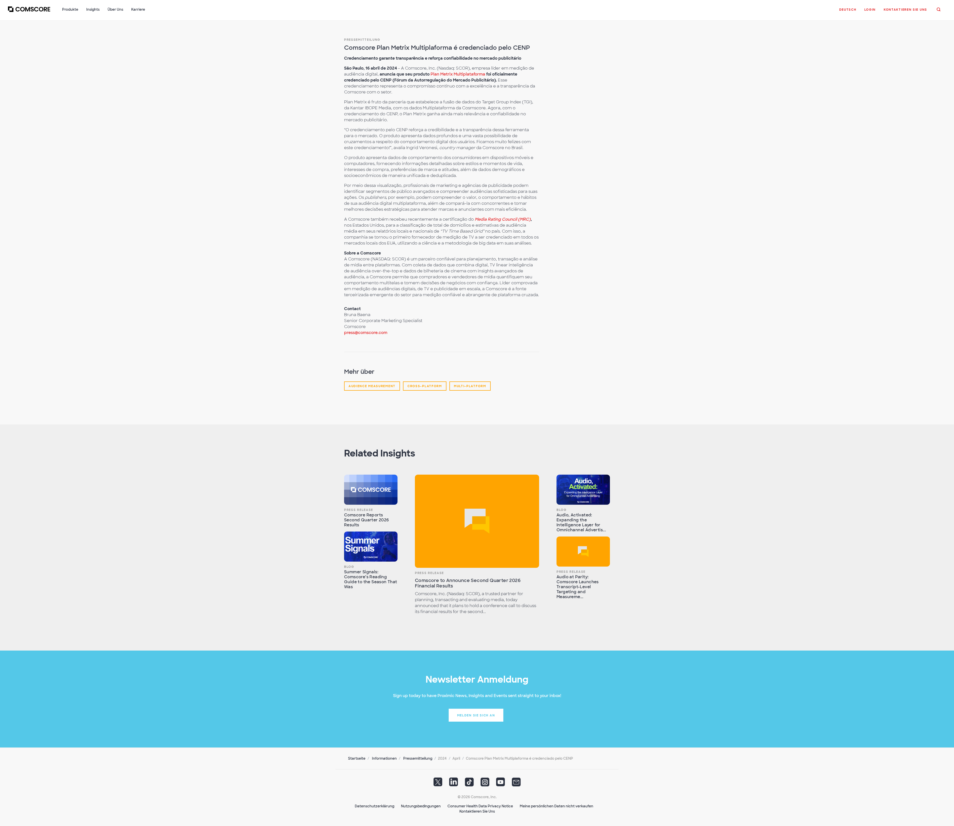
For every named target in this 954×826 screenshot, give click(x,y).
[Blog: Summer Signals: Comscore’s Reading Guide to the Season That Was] (371, 547)
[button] (847, 12)
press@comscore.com (365, 332)
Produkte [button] (70, 9)
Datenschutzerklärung (374, 806)
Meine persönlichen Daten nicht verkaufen (556, 806)
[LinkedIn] (453, 783)
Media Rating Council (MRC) (503, 219)
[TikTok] (469, 783)
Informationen (384, 758)
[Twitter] (438, 783)
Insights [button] (93, 9)
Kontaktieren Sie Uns (477, 811)
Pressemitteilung (362, 40)
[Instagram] (484, 783)
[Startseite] (29, 12)
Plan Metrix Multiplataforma (458, 74)
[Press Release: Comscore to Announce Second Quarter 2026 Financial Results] (477, 521)
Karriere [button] (138, 9)
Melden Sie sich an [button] (476, 715)
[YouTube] (500, 783)
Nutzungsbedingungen (421, 806)
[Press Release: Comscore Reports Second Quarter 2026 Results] (371, 490)
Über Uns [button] (115, 9)
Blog (349, 567)
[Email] (516, 783)
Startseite (356, 758)
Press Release (358, 510)
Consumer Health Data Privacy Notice (480, 806)
